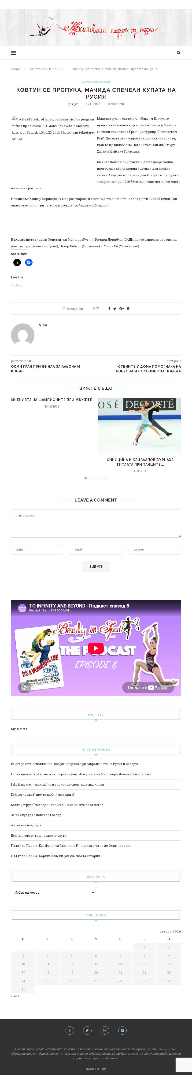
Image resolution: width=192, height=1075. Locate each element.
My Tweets (19, 729)
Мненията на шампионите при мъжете (51, 400)
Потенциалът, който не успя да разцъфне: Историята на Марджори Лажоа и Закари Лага (81, 774)
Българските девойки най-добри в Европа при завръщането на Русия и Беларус (75, 763)
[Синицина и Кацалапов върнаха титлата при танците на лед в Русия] (140, 426)
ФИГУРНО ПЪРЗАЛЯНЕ (46, 69)
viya (74, 103)
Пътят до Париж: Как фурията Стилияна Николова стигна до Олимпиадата (70, 845)
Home (15, 69)
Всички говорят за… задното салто (38, 835)
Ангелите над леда (26, 825)
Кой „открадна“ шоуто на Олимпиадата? (43, 794)
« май (15, 996)
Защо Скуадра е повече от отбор (36, 815)
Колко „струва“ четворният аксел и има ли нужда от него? (57, 804)
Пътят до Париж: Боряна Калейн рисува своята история (55, 856)
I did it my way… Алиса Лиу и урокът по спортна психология (57, 784)
